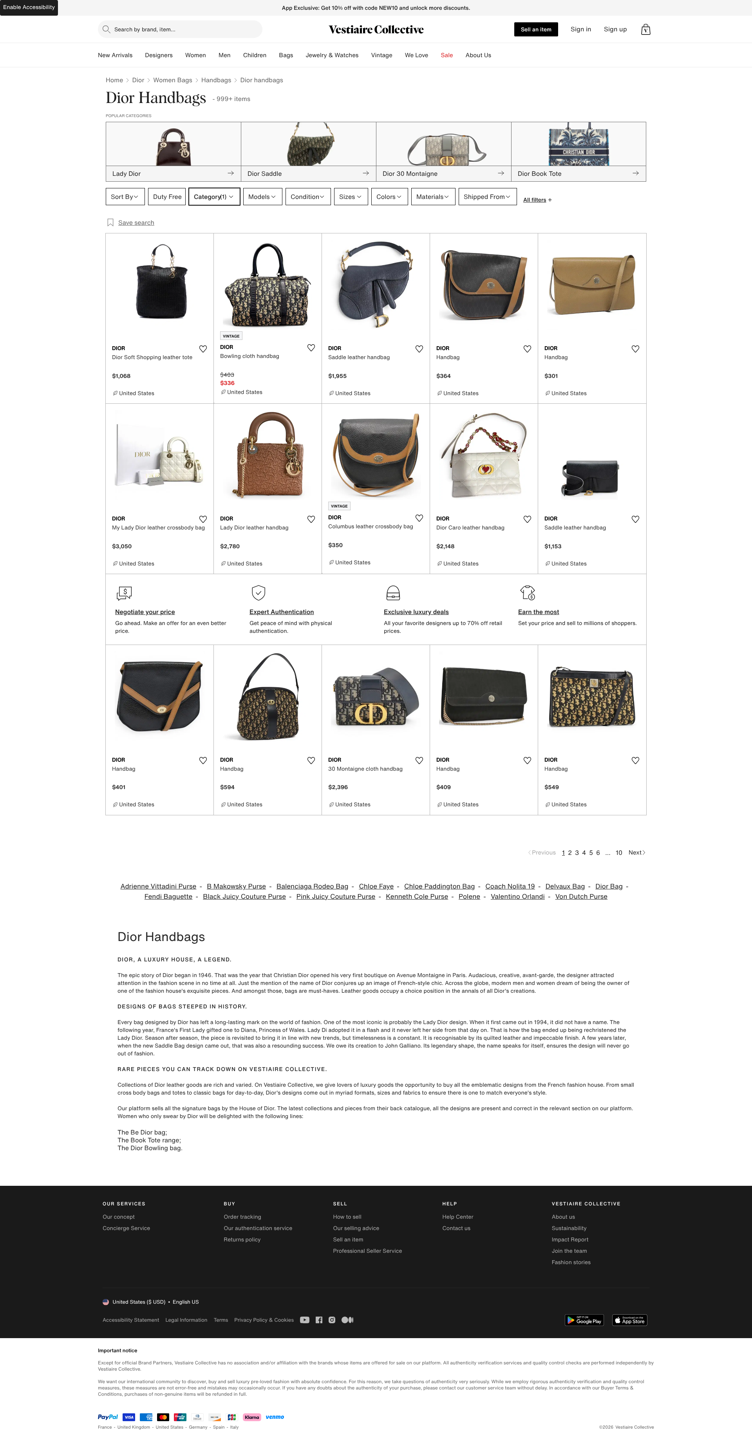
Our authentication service (258, 1228)
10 (619, 852)
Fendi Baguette (169, 896)
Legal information (186, 1320)
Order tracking (242, 1217)
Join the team (569, 1251)
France (105, 1427)
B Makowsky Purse (236, 886)
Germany (198, 1427)
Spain (219, 1427)
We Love (416, 55)
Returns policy (242, 1240)
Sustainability (569, 1228)
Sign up (615, 29)
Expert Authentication (281, 611)
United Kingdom (134, 1427)
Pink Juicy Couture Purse (336, 896)
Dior (138, 80)
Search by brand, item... (144, 29)
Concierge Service (126, 1228)
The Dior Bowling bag (149, 1148)
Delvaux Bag (565, 886)
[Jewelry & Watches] (365, 55)
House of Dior (256, 1108)
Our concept (119, 1217)
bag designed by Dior (161, 1022)
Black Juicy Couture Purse (244, 896)
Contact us (457, 1228)
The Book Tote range (148, 1140)
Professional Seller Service (367, 1251)
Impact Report (570, 1240)
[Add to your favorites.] (203, 349)
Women (195, 55)
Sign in (581, 29)
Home (114, 80)
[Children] (272, 55)
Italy (234, 1427)
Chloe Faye (376, 886)
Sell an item (536, 29)
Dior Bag (609, 886)
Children (255, 55)
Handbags (216, 80)
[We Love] (435, 55)
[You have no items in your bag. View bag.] (645, 29)
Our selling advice (356, 1228)
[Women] (212, 55)
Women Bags (172, 80)
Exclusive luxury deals (416, 611)
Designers (159, 55)
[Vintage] (399, 55)
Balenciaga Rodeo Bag (313, 886)
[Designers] (179, 55)
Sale (447, 55)
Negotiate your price (145, 611)
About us (563, 1217)
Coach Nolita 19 (510, 886)
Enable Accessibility (29, 7)
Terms (220, 1320)
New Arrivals (115, 55)
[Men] (237, 55)
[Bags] (299, 55)
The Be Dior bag (141, 1132)
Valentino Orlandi (518, 896)
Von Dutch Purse (581, 896)
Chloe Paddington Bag (439, 886)
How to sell (347, 1217)
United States (170, 1427)
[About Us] (497, 55)
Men (225, 55)
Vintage (381, 55)
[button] (645, 29)
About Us (478, 55)
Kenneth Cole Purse (417, 896)
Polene (469, 896)
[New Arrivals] (139, 55)
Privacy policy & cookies (264, 1320)
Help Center (458, 1217)
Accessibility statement (131, 1320)
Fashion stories (571, 1262)
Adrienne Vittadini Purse (158, 886)
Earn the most (538, 611)
